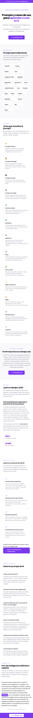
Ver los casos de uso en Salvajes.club (14, 550)
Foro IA (4, 695)
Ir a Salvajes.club (17, 37)
